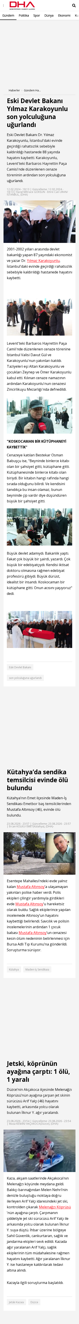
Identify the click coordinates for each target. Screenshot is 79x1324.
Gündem (8, 15)
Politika (24, 15)
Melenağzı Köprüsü (55, 1207)
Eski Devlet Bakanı (22, 134)
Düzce (12, 1089)
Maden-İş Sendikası (37, 969)
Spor (36, 15)
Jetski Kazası (16, 1302)
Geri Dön (13, 26)
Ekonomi (64, 15)
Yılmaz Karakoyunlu (43, 261)
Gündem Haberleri (32, 90)
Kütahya (13, 798)
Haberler (14, 90)
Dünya (49, 15)
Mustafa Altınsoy (21, 809)
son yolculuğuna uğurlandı (25, 678)
